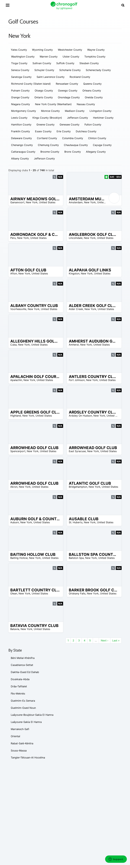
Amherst (74, 344)
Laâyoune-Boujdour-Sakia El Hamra (32, 714)
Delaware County (21, 138)
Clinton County (97, 138)
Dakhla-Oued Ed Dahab (25, 672)
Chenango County (22, 145)
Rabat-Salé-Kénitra (22, 743)
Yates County (19, 49)
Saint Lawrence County (51, 76)
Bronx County (72, 151)
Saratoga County (21, 76)
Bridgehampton (78, 486)
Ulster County (71, 56)
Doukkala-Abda (20, 679)
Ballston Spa (76, 557)
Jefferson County (77, 117)
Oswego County (67, 90)
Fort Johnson (77, 380)
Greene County (45, 124)
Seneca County (20, 70)
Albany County (20, 158)
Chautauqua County (76, 145)
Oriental (15, 736)
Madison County (74, 110)
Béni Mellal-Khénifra (23, 658)
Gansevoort (17, 202)
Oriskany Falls (77, 593)
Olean (13, 593)
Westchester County (70, 49)
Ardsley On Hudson (80, 415)
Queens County (92, 83)
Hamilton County (21, 124)
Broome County (49, 151)
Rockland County (80, 76)
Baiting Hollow (19, 557)
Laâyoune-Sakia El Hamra (26, 722)
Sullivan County (41, 63)
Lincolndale (75, 237)
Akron (13, 486)
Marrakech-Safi (20, 729)
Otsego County (44, 90)
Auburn (14, 522)
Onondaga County (69, 97)
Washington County (23, 56)
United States (47, 202)
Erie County (64, 131)
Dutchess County (86, 131)
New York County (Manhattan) (53, 104)
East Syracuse (77, 451)
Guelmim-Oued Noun (23, 707)
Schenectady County (98, 70)
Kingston (74, 273)
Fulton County (92, 124)
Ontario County (43, 97)
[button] (14, 183)
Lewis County (19, 117)
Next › (104, 640)
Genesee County (69, 124)
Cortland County (47, 138)
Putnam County (20, 90)
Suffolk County (65, 63)
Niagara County (20, 104)
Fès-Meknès (18, 693)
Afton (13, 273)
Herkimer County (103, 117)
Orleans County (91, 90)
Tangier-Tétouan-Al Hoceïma (28, 757)
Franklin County (20, 131)
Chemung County (48, 145)
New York (32, 202)
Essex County (43, 131)
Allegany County (96, 151)
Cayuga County (102, 145)
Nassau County (86, 104)
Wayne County (96, 49)
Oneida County (94, 97)
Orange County (20, 97)
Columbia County (72, 138)
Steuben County (89, 63)
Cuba (13, 344)
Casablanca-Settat (22, 664)
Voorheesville (18, 309)
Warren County (49, 56)
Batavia (14, 629)
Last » (116, 640)
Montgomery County (23, 110)
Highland (15, 415)
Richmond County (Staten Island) (31, 83)
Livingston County (100, 110)
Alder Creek (76, 309)
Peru (13, 237)
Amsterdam (76, 202)
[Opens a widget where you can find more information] (116, 859)
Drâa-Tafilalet (19, 686)
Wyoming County (42, 49)
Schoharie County (70, 70)
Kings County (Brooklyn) (47, 117)
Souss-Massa (19, 750)
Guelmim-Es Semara (23, 700)
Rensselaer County (67, 83)
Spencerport (17, 451)
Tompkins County (94, 56)
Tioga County (19, 63)
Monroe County (50, 110)
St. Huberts (75, 522)
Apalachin (16, 380)
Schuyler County (44, 70)
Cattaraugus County (23, 151)
